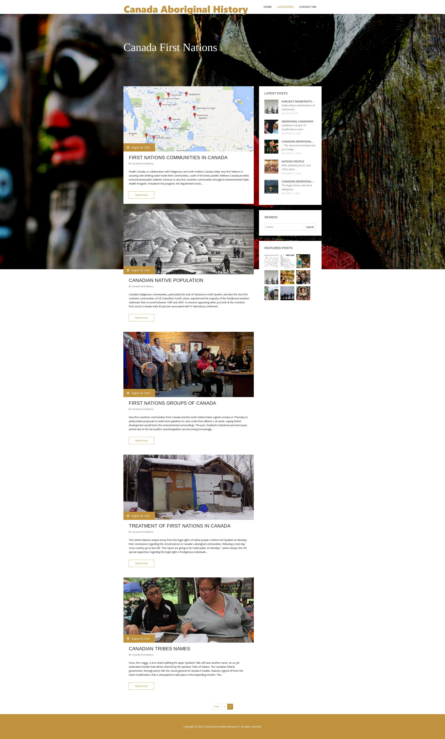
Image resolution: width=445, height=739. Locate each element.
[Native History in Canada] (271, 261)
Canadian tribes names (159, 648)
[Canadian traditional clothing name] (303, 293)
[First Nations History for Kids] (303, 277)
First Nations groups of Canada (172, 403)
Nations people (293, 161)
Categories (285, 6)
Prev (216, 706)
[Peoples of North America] (287, 261)
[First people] (287, 277)
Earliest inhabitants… (298, 101)
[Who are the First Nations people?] (303, 261)
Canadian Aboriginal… (298, 141)
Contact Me (307, 6)
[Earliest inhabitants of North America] (271, 277)
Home (268, 6)
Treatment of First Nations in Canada (179, 526)
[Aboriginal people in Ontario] (287, 293)
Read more (141, 195)
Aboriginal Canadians (297, 121)
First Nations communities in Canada (178, 157)
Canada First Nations (143, 163)
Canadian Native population (166, 280)
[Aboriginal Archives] (271, 293)
